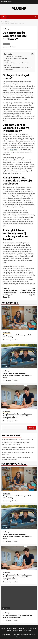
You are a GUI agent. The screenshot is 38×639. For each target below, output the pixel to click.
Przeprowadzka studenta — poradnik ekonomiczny (17, 439)
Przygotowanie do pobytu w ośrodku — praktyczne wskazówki (17, 616)
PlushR (19, 8)
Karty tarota (13, 150)
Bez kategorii (6, 29)
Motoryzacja (32, 628)
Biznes (15, 628)
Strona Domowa (6, 628)
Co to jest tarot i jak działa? (13, 56)
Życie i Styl (27, 631)
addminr (13, 47)
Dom (20, 628)
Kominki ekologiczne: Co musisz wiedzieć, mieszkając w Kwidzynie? (10, 292)
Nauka (9, 631)
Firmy (25, 628)
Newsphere (27, 635)
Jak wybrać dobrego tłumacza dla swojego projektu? (27, 291)
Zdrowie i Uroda (17, 631)
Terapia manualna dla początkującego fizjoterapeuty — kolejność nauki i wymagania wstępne (17, 416)
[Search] (35, 17)
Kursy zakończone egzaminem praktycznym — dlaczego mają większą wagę (17, 375)
